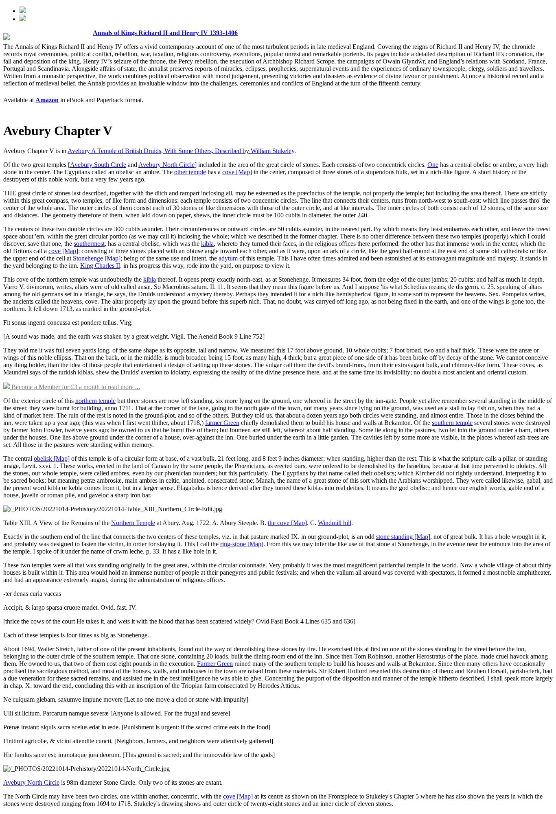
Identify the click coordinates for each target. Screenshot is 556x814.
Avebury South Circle (98, 164)
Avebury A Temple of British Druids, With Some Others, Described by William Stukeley (181, 150)
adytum (228, 258)
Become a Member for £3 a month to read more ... (75, 386)
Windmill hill (334, 522)
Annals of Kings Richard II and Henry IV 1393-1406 (165, 32)
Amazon (47, 99)
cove (228, 171)
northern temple (95, 400)
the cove (278, 522)
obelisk (43, 458)
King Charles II (100, 265)
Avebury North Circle (166, 164)
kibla (207, 243)
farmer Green (222, 422)
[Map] (243, 171)
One (432, 164)
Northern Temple (133, 522)
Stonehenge (88, 258)
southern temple (452, 422)
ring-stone (233, 543)
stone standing (394, 536)
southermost (89, 243)
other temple (190, 171)
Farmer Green (215, 663)
